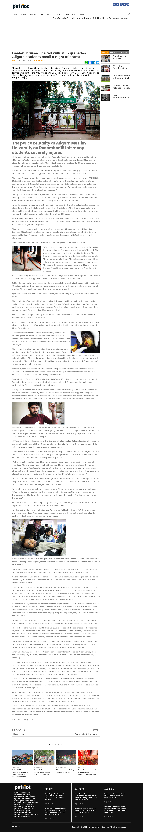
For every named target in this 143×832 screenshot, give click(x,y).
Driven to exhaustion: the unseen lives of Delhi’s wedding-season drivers (88, 772)
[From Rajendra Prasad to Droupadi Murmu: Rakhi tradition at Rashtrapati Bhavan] (105, 58)
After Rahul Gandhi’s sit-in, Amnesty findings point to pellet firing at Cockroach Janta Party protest (121, 67)
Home (16, 14)
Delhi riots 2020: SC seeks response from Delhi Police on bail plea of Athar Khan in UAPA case (115, 809)
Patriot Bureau (39, 60)
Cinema (33, 14)
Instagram (113, 5)
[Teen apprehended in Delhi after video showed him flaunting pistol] (105, 97)
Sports (48, 14)
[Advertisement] (71, 35)
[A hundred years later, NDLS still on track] (66, 758)
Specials (24, 14)
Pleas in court (19, 734)
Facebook (119, 5)
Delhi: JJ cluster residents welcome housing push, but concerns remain (20, 773)
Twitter (116, 5)
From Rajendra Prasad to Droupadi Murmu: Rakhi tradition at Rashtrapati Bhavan (72, 18)
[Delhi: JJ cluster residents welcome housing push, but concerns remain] (22, 758)
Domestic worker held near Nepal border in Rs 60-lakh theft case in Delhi (121, 86)
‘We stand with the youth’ (86, 734)
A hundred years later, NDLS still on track (65, 771)
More (82, 14)
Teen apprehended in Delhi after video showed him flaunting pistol (121, 96)
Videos (74, 14)
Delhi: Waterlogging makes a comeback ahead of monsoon (42, 772)
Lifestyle (57, 14)
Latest (105, 52)
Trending (124, 52)
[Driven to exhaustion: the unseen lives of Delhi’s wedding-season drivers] (88, 758)
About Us (16, 826)
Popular (114, 52)
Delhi (41, 14)
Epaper (66, 14)
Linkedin (123, 5)
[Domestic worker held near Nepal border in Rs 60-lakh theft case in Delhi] (105, 88)
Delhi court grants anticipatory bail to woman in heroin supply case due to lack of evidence (121, 77)
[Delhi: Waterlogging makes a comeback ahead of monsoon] (44, 758)
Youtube (126, 5)
